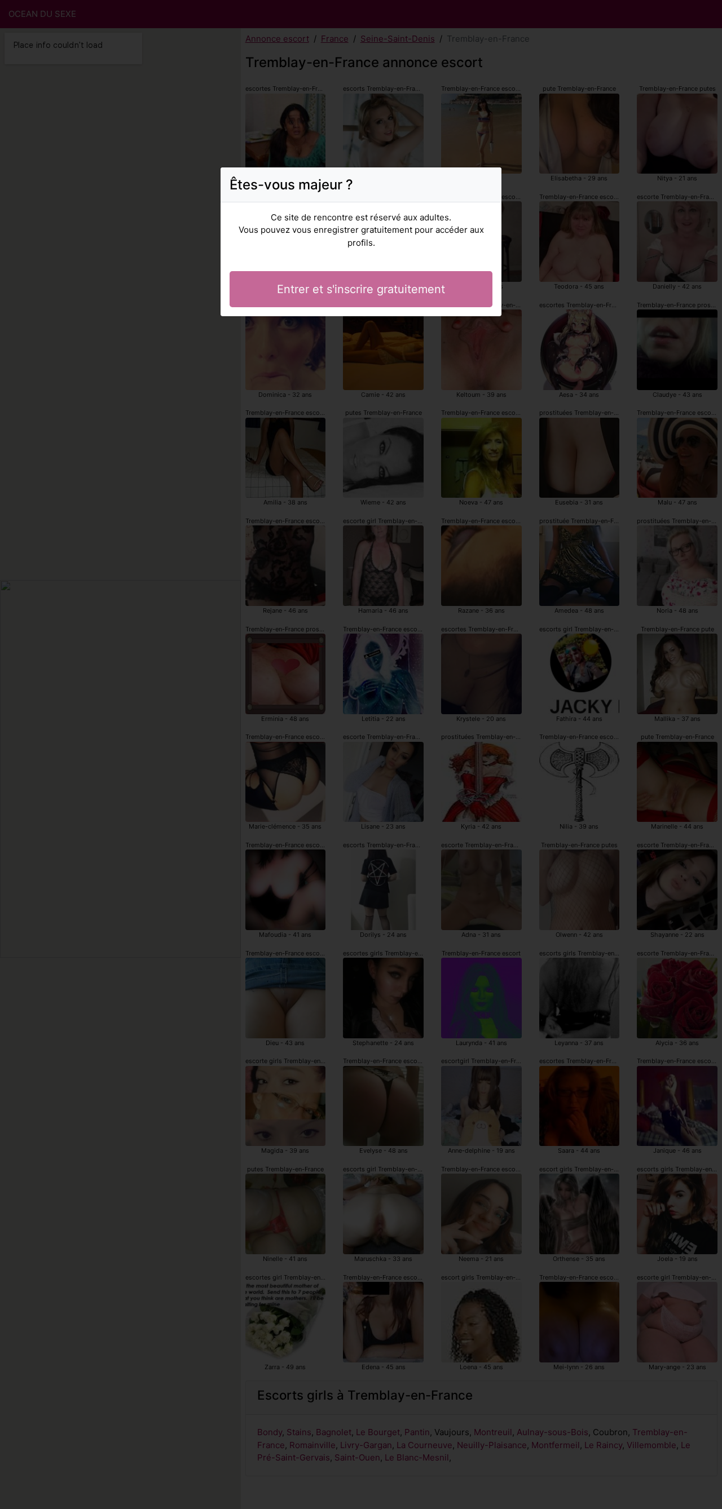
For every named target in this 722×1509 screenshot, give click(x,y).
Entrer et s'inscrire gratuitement (361, 289)
